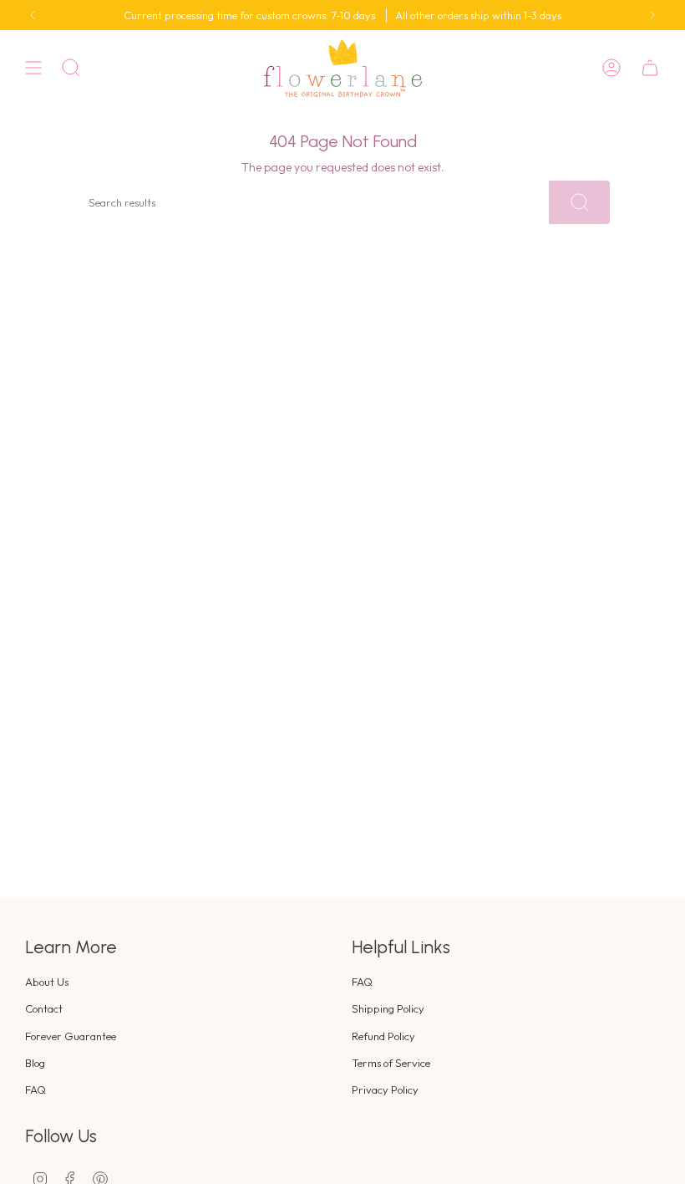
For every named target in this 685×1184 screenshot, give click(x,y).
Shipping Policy (388, 1008)
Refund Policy (383, 1036)
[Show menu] (33, 68)
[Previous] (32, 15)
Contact (44, 1008)
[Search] (579, 202)
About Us (46, 981)
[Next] (652, 15)
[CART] (650, 68)
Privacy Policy (385, 1089)
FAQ (35, 1089)
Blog (35, 1062)
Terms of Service (391, 1062)
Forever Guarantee (70, 1036)
